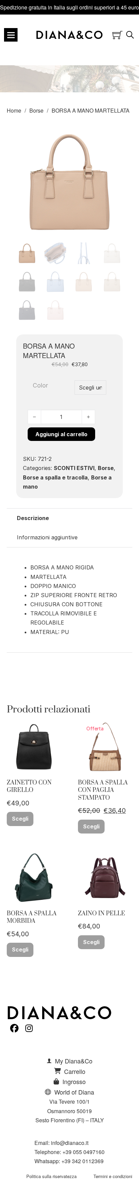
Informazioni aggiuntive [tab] (47, 537)
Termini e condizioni (112, 1176)
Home (14, 110)
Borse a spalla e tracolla (55, 477)
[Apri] (11, 35)
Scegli (20, 818)
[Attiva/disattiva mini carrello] (117, 35)
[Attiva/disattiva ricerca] (130, 35)
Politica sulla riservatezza (51, 1176)
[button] (114, 138)
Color (40, 385)
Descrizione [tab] (33, 518)
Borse (36, 110)
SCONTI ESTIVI (74, 468)
